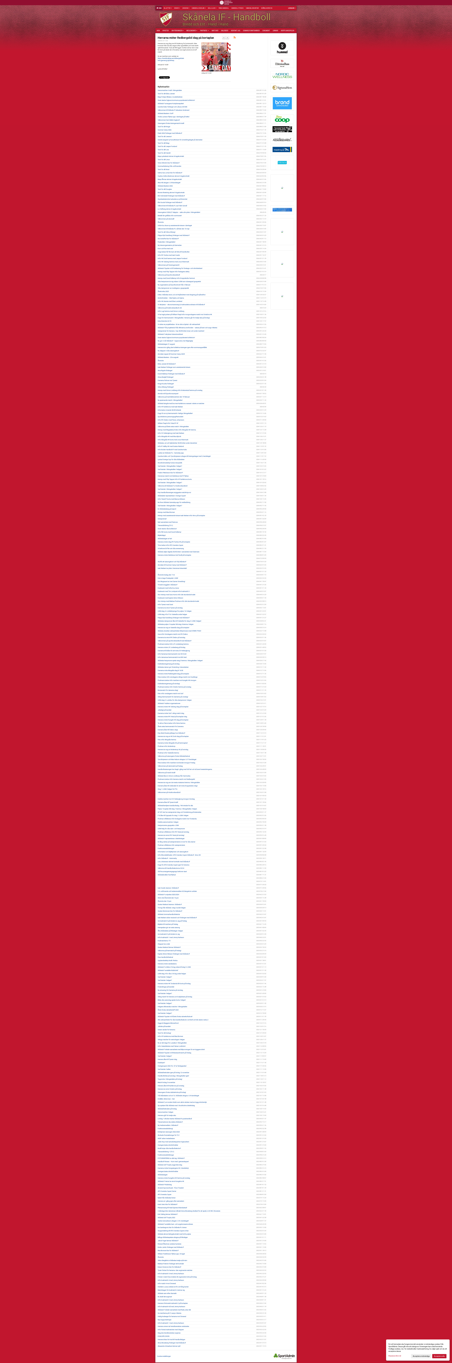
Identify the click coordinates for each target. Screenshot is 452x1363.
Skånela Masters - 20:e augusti (168, 357)
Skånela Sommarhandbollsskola (169, 914)
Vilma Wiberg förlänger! (166, 387)
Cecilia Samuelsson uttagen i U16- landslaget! (173, 1221)
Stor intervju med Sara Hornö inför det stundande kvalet (176, 595)
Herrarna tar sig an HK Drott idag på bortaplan (173, 736)
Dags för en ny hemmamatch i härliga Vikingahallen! (175, 413)
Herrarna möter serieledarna (167, 964)
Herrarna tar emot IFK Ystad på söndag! (171, 835)
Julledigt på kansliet (164, 710)
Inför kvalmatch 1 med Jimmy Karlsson (171, 937)
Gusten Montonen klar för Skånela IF (170, 911)
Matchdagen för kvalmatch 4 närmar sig (171, 1290)
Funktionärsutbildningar (166, 1155)
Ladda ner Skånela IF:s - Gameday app (171, 453)
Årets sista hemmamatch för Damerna (171, 726)
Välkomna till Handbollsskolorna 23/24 (171, 868)
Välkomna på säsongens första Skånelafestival (174, 756)
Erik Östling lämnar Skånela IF (168, 1214)
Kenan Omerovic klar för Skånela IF (169, 1267)
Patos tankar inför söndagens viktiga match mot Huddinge (177, 677)
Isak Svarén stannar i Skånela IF (168, 888)
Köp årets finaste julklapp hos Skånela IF (171, 733)
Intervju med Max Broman (166, 512)
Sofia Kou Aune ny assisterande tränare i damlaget (175, 225)
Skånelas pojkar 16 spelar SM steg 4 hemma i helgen (176, 624)
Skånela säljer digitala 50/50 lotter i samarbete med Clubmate (178, 552)
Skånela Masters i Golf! (165, 113)
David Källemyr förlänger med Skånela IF (171, 374)
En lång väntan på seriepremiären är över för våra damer (176, 842)
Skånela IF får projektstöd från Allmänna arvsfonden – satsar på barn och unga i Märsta (187, 328)
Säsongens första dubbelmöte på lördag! (172, 1092)
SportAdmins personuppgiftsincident (170, 417)
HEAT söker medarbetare (166, 1138)
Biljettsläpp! (162, 535)
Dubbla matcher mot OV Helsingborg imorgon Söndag (176, 799)
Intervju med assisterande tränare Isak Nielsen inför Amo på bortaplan (181, 515)
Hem (159, 8)
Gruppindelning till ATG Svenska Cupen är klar (173, 1231)
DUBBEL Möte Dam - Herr (166, 1099)
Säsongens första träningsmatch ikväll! (171, 123)
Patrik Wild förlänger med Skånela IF (170, 133)
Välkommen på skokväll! (166, 219)
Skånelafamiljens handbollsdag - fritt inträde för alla (175, 805)
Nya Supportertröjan (164, 1320)
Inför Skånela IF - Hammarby (167, 858)
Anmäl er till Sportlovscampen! (168, 393)
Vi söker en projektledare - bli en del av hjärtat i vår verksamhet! (179, 324)
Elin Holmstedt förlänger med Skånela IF (171, 196)
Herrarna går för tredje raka (167, 1115)
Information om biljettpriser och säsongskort (173, 852)
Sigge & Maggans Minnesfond (168, 1023)
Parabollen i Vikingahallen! (166, 242)
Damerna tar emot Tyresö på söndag (170, 608)
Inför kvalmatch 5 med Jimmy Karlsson (171, 1273)
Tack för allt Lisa (163, 150)
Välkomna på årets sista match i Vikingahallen (173, 426)
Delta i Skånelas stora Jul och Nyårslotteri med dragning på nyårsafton (182, 295)
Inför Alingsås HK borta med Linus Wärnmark (173, 440)
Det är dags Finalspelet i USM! (168, 578)
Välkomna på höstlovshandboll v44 (170, 308)
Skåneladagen (162, 1175)
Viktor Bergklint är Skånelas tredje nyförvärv (172, 1260)
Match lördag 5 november (166, 1082)
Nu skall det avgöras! (165, 1297)
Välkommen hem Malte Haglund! (169, 120)
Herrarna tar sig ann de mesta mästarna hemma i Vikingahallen (179, 782)
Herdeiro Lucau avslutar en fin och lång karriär (173, 1287)
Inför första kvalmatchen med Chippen (171, 1330)
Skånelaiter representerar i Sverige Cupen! (172, 496)
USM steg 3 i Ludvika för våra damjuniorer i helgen (175, 700)
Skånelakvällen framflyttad (167, 875)
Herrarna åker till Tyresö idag (167, 1059)
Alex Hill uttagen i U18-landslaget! (169, 183)
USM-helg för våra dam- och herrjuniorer (171, 829)
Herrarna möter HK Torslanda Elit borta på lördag (174, 983)
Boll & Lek (211, 8)
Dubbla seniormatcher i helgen (168, 822)
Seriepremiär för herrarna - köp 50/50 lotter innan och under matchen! (181, 331)
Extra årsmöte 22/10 (164, 321)
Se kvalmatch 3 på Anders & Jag (169, 934)
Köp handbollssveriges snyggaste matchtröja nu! (174, 492)
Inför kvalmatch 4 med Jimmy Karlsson (171, 1280)
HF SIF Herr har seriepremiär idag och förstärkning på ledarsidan (179, 812)
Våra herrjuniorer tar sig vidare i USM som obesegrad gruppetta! (179, 281)
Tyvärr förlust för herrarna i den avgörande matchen (175, 1270)
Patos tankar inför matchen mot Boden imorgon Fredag (176, 763)
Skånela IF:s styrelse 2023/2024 (168, 894)
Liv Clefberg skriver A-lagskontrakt (169, 209)
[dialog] (418, 1350)
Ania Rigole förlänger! (165, 370)
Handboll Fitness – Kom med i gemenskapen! (173, 1161)
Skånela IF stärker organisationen (169, 703)
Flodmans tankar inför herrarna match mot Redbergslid (176, 779)
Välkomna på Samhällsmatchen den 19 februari (174, 397)
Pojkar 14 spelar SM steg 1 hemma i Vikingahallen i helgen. (177, 809)
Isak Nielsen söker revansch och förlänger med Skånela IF (177, 918)
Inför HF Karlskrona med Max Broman (170, 1036)
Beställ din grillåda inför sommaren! (170, 215)
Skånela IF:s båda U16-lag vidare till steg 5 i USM (174, 967)
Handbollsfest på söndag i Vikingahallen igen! (173, 1076)
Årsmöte (161, 222)
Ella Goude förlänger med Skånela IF (170, 202)
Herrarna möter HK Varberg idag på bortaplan (173, 707)
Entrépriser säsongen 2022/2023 (169, 1132)
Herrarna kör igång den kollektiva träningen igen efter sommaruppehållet (182, 347)
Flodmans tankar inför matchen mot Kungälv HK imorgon (177, 680)
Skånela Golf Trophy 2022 (166, 1217)
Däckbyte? (161, 1063)
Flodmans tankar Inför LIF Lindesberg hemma (173, 644)
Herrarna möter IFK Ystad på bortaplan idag (172, 716)
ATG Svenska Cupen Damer (167, 1191)
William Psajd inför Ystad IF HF (168, 423)
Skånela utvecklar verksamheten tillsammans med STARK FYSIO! (179, 631)
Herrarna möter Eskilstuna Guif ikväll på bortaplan (174, 555)
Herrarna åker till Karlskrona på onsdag (171, 1086)
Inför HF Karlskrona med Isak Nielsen (170, 407)
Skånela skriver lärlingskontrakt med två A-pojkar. (174, 1234)
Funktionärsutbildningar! (166, 848)
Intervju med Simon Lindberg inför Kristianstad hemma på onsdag (180, 390)
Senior (176, 8)
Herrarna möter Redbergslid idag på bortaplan (186, 37)
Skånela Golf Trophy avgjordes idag (170, 1165)
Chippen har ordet (164, 944)
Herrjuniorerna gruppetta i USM (168, 825)
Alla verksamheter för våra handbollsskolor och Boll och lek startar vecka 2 (183, 1020)
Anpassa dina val (394, 1356)
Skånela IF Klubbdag (165, 1184)
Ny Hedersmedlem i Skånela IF (168, 1125)
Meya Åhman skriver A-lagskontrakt (170, 179)
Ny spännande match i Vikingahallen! (170, 400)
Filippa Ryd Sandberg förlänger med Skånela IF (174, 235)
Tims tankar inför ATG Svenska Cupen (170, 545)
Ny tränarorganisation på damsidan (170, 245)
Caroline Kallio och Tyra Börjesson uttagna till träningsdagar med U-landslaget (184, 456)
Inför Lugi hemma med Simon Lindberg (171, 311)
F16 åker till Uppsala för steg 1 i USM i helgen (173, 815)
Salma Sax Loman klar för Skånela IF (170, 173)
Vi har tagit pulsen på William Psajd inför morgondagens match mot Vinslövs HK (185, 314)
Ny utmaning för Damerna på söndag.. (171, 990)
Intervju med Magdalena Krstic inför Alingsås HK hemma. (177, 430)
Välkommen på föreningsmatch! (169, 265)
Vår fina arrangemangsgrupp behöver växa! (172, 871)
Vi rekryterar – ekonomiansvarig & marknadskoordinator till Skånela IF (181, 304)
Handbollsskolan (198, 8)
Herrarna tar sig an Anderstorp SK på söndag (173, 749)
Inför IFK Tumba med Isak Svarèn (169, 255)
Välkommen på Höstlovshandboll (169, 792)
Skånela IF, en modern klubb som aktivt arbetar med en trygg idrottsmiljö (182, 1102)
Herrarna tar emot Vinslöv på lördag (170, 1089)
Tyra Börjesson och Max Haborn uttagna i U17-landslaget (177, 759)
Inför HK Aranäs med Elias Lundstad (170, 301)
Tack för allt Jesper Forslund (167, 146)
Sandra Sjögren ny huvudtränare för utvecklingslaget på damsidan (180, 140)
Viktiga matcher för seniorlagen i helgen (171, 1039)
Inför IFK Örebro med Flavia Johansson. (171, 420)
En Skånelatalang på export (167, 509)
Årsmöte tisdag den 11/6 (166, 575)
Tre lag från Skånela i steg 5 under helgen (172, 908)
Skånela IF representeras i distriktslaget (171, 838)
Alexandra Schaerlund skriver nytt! (169, 1346)
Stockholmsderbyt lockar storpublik (170, 463)
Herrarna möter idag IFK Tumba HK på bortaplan (174, 542)
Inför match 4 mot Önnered (167, 1283)
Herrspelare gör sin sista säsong (169, 927)
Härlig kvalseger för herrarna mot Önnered (172, 1316)
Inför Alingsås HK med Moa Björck (169, 436)
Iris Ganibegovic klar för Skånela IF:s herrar (172, 1227)
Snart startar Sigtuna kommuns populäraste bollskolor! (176, 100)
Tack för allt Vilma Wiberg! (166, 232)
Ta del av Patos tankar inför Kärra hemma (171, 723)
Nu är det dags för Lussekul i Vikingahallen (172, 1043)
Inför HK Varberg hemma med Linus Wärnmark (173, 262)
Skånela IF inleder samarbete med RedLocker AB (174, 1310)
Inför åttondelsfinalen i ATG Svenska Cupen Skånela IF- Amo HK (179, 855)
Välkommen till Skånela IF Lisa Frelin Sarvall (172, 206)
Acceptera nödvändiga (421, 1356)
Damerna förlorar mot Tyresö (167, 380)
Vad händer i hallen (164, 1069)
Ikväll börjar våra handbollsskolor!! (169, 1148)
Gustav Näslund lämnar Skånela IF (169, 947)
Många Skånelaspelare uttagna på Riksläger (173, 1237)
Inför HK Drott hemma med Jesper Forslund (172, 258)
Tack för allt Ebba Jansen (166, 94)
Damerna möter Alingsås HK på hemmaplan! (173, 743)
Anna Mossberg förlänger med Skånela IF (172, 1343)
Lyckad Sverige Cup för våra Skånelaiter (171, 459)
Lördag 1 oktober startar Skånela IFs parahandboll (175, 1119)
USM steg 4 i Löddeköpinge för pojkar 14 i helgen (175, 611)
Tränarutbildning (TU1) (165, 525)
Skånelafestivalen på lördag (167, 1109)
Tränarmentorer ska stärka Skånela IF (170, 1122)
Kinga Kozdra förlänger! (166, 384)
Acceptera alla (439, 1356)
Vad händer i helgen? (165, 977)
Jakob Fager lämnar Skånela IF (168, 1241)
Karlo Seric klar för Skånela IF (168, 1204)
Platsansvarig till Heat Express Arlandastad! (172, 1208)
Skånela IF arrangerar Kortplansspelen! (171, 103)
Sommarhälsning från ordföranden (169, 166)
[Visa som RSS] (235, 38)
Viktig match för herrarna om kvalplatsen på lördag (175, 997)
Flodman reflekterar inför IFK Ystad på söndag (173, 832)
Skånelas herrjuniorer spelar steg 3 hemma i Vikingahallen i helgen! (180, 660)
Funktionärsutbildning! (165, 1128)
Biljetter (167, 8)
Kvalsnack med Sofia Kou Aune (168, 588)
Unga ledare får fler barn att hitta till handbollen (174, 252)
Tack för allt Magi (163, 143)
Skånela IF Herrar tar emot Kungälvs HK (171, 1181)
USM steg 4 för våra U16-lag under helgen (172, 974)
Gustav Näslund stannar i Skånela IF (170, 904)
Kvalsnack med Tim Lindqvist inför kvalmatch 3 (174, 591)
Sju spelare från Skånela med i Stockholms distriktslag (176, 1105)
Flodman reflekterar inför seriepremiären (171, 845)
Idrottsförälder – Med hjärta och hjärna (171, 298)
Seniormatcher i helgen (165, 1112)
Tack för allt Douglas (165, 189)
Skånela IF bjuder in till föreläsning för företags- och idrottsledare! (180, 268)
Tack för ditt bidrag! (164, 1033)
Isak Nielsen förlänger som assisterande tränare (174, 367)
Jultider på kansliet (164, 1026)
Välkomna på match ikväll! (166, 772)
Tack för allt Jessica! (165, 136)
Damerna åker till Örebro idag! (168, 730)
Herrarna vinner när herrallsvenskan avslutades (173, 1326)
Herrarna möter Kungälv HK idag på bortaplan (173, 720)
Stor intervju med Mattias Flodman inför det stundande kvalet (178, 601)
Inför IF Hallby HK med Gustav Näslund (171, 446)
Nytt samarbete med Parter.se (168, 522)
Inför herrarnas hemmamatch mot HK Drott (172, 654)
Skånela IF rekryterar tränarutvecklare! (170, 334)
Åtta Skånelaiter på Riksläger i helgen (170, 931)
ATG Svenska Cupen (164, 1194)
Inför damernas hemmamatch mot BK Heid (172, 657)
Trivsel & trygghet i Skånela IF (168, 585)
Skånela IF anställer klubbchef (168, 970)
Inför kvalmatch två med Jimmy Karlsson (171, 1306)
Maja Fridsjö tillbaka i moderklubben (170, 97)
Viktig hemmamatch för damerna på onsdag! (173, 697)
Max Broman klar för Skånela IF (168, 1250)
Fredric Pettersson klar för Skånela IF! (170, 473)
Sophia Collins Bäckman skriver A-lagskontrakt (174, 176)
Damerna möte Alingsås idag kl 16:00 (170, 670)
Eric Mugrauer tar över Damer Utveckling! (171, 581)
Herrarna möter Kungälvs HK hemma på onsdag (174, 1178)
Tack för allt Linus (164, 159)
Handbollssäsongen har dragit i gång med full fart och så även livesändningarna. (185, 769)
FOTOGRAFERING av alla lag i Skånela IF (171, 1158)
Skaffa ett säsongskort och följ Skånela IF (172, 562)
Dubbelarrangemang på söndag (169, 664)
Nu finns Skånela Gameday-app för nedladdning (174, 502)
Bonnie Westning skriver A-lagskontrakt (171, 192)
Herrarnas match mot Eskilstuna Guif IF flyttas (173, 476)
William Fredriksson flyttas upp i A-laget (171, 1254)
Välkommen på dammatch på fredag (170, 766)
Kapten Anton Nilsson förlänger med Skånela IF (174, 954)
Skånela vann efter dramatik (167, 1293)
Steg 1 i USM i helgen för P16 (167, 789)
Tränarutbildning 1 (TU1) (166, 1152)
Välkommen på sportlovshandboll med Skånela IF (175, 641)
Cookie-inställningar (164, 1356)
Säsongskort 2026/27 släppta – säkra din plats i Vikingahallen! (179, 212)
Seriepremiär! (162, 519)
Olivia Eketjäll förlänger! (166, 377)
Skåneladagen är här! (165, 538)
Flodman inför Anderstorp (166, 746)
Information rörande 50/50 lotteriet (169, 410)
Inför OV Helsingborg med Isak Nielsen (171, 433)
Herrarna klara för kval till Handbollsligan (171, 1339)
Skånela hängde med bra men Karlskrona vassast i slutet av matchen (181, 403)
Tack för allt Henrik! (164, 153)
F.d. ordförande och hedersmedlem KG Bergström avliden (177, 891)
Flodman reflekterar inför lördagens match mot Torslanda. (177, 819)
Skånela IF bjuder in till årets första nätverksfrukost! (175, 1016)
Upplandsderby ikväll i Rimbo (168, 960)
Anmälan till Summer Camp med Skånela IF (172, 565)
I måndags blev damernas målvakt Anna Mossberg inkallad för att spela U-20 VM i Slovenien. (189, 1211)
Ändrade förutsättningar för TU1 (169, 1135)
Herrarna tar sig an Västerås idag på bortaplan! (173, 627)
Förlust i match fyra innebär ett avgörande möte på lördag (177, 1277)
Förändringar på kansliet (166, 987)
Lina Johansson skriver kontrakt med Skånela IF (174, 861)
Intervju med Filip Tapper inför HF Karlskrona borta (175, 479)
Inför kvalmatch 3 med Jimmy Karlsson (171, 1300)
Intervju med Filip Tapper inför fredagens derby (173, 272)
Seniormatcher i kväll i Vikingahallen (170, 90)
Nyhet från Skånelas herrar (167, 1198)
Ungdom (185, 8)
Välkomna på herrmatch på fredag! (169, 950)
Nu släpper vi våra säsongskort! (168, 351)
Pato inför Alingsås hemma (167, 740)
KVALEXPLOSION (163, 1336)
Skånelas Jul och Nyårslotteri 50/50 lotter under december (177, 443)
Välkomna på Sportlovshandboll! (169, 275)
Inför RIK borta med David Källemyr (169, 532)
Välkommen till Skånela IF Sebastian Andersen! (174, 110)
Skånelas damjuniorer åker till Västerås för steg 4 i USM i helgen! (179, 621)
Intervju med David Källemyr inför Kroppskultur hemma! (176, 278)
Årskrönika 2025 (163, 291)
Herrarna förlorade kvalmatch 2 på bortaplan (173, 1303)
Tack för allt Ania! (163, 169)
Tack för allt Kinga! (164, 126)
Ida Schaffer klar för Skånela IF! (168, 239)
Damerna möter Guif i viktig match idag (171, 713)
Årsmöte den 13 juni (164, 901)
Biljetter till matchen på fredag (168, 924)
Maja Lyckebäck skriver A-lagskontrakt (171, 156)
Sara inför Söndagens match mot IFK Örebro (173, 634)
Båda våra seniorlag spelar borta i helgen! (172, 1000)
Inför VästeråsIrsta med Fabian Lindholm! (172, 1046)
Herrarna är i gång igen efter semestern (171, 1201)
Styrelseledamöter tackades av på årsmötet (172, 199)
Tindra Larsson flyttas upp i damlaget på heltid (173, 117)
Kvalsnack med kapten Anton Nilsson (170, 598)
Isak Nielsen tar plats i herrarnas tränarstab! (172, 568)
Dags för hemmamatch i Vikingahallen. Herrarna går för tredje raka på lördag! (184, 318)
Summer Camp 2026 (164, 130)
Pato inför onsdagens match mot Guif (170, 693)
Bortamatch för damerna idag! (168, 690)
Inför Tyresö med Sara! (165, 604)
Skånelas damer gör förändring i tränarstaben (173, 667)
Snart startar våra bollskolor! (167, 529)
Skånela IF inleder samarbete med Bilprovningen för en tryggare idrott (181, 1049)
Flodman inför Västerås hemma (168, 753)
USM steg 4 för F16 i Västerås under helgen (172, 614)
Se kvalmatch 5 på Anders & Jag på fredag (172, 921)
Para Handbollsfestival (165, 957)
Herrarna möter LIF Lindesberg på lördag (171, 647)
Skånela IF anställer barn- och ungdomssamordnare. (175, 1224)
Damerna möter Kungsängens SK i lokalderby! (173, 1168)
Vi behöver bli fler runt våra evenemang (171, 548)
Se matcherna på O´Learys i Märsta (169, 1313)
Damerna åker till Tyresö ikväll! (168, 802)
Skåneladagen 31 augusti (166, 344)
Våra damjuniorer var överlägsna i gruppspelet (173, 288)
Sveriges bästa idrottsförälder (168, 1145)
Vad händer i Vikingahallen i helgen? (170, 466)
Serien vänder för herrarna (166, 1030)
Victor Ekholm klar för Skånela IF (169, 163)
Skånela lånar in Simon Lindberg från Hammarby (174, 776)
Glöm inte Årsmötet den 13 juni (168, 898)
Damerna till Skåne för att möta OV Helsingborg (174, 651)
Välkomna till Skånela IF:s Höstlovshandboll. (173, 486)
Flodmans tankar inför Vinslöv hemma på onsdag (174, 687)
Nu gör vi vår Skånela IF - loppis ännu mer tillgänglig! (175, 341)
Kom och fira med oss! (165, 248)
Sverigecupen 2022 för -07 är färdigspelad (172, 1066)
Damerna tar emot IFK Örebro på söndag (171, 637)
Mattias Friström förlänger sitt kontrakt (171, 1264)
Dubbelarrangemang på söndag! (169, 684)
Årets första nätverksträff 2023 (168, 1010)
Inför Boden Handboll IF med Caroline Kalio (172, 449)
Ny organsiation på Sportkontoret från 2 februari (174, 285)
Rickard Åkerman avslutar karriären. (170, 1244)
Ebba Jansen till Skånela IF (167, 364)
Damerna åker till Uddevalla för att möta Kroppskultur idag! (178, 786)
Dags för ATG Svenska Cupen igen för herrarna (173, 865)
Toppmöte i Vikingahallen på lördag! (170, 1079)
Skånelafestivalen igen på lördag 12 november (173, 1072)
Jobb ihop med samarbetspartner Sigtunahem (173, 1142)
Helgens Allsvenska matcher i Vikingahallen (172, 1007)
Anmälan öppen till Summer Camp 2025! (171, 354)
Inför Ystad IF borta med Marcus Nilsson (171, 499)
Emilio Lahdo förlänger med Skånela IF (171, 1247)
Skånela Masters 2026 (165, 186)
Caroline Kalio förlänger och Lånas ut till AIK (172, 107)
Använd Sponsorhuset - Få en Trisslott (171, 1188)
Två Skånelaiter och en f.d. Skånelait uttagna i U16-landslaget (178, 1095)
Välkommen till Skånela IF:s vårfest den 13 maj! (173, 229)
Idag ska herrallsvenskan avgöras (169, 1333)
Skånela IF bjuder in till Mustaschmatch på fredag (174, 1053)
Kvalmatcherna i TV (164, 941)
